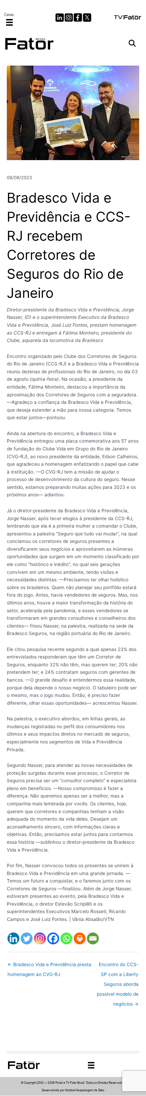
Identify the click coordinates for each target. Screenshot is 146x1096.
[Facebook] (53, 938)
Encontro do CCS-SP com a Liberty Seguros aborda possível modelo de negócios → (118, 966)
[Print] (80, 938)
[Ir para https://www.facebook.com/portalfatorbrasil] (78, 17)
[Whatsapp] (66, 938)
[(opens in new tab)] (128, 16)
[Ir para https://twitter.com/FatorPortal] (87, 17)
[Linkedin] (13, 938)
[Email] (93, 938)
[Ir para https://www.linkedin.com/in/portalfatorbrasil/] (59, 17)
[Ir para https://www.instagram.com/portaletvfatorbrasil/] (69, 17)
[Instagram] (40, 938)
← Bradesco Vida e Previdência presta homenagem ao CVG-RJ (49, 966)
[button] (132, 44)
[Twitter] (27, 938)
